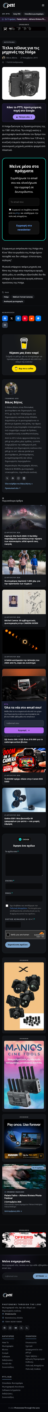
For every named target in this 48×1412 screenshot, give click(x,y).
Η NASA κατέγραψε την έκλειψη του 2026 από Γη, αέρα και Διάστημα (21, 661)
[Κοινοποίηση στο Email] (5, 325)
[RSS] (27, 1327)
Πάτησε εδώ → (25, 117)
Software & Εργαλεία (11, 1390)
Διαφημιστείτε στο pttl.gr (34, 1351)
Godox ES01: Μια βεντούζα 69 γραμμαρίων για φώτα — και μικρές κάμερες (21, 821)
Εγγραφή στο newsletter (24, 227)
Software (6, 1356)
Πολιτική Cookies (33, 1369)
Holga (6, 297)
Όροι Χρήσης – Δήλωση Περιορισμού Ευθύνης (35, 1359)
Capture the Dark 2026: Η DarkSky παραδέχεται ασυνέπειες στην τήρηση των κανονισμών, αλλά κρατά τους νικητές (23, 540)
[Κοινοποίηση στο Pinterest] (25, 318)
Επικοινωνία (10, 1314)
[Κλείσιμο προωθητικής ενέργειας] (43, 679)
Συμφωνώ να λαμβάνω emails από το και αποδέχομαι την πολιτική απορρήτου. (24, 212)
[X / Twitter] (7, 478)
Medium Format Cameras (23, 297)
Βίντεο (5, 1349)
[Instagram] (18, 478)
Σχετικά (29, 1346)
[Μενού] (43, 5)
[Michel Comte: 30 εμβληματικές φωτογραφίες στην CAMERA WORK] (24, 602)
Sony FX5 (16, 14)
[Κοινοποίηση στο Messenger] (38, 318)
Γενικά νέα (6, 1363)
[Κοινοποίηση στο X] (11, 318)
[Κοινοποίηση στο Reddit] (31, 318)
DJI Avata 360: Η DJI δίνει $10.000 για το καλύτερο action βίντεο (23, 740)
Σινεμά (5, 1353)
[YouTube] (15, 1327)
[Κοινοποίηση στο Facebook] (5, 318)
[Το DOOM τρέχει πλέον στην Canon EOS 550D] (24, 760)
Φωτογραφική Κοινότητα (13, 1386)
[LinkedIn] (24, 478)
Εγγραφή (22, 730)
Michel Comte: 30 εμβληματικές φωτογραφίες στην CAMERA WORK (21, 621)
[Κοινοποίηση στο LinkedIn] (18, 318)
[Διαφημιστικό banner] (24, 30)
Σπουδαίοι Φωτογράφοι (12, 1383)
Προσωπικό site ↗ (13, 488)
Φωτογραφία (9, 42)
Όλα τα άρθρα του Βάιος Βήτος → (19, 484)
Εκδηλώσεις (7, 1360)
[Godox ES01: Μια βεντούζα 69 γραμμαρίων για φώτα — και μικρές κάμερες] (24, 800)
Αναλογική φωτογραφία (13, 301)
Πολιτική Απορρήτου (18, 908)
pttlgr (17, 213)
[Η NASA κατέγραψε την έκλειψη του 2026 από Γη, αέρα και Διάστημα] (24, 641)
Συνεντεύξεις (8, 1367)
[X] (21, 1327)
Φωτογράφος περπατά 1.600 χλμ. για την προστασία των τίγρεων (22, 582)
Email (9, 893)
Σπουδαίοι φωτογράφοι (34, 14)
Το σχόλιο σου (12, 851)
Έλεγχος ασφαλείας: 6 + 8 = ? (20, 919)
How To (5, 1342)
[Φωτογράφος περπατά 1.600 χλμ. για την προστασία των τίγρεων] (24, 562)
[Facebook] (13, 478)
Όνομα (9, 881)
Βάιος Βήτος (11, 57)
